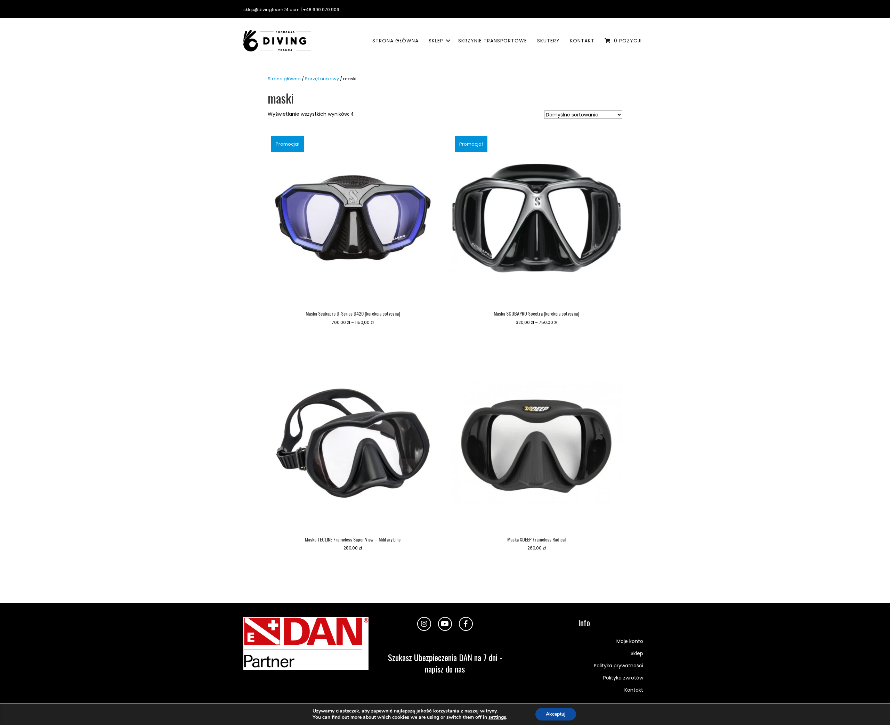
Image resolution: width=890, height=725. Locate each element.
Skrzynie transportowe (492, 40)
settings (497, 717)
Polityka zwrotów (623, 677)
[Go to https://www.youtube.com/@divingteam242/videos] (445, 624)
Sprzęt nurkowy (322, 78)
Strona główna (395, 40)
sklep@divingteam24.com (271, 10)
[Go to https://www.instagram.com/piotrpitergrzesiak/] (424, 624)
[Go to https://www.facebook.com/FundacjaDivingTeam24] (466, 624)
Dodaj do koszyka (352, 564)
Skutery (548, 40)
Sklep (436, 40)
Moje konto (629, 641)
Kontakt (582, 40)
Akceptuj (556, 714)
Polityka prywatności (618, 665)
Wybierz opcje (352, 338)
